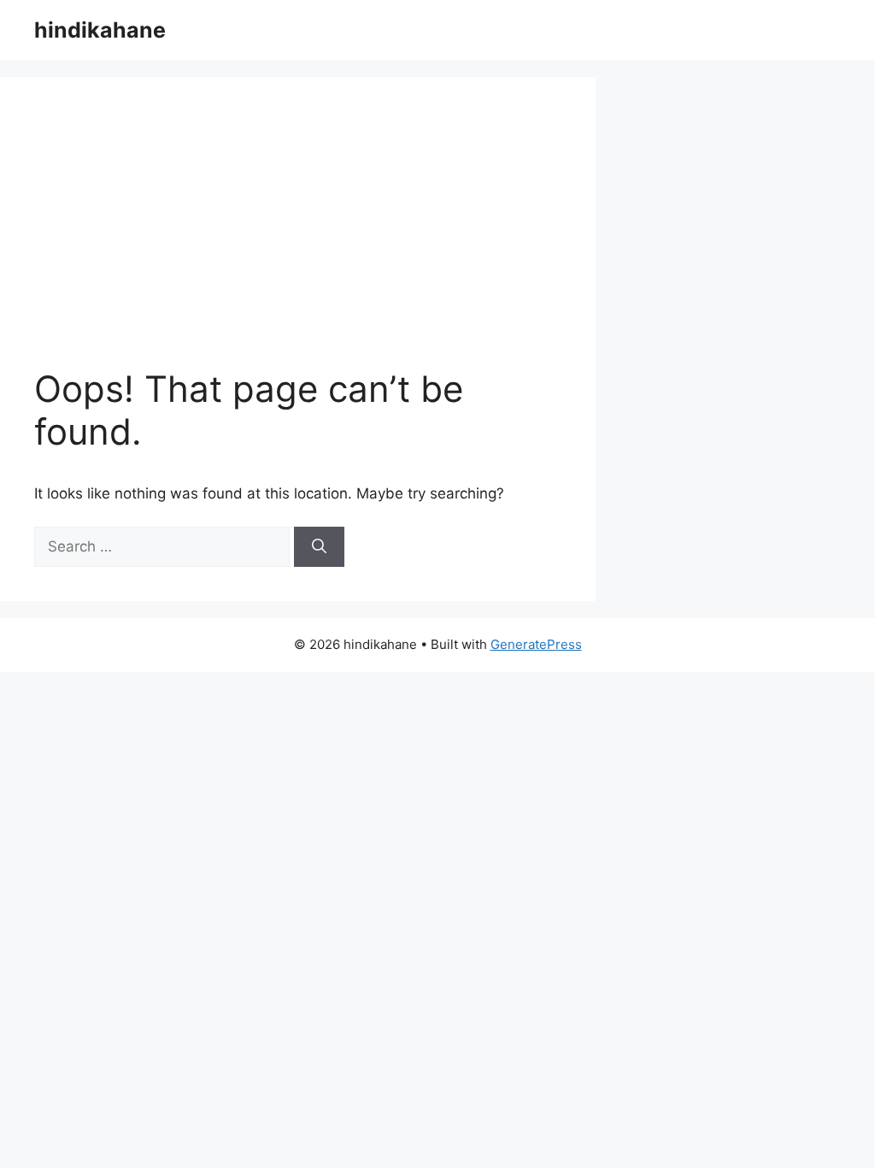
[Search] (319, 547)
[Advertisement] (340, 239)
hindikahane (100, 30)
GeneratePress (536, 644)
